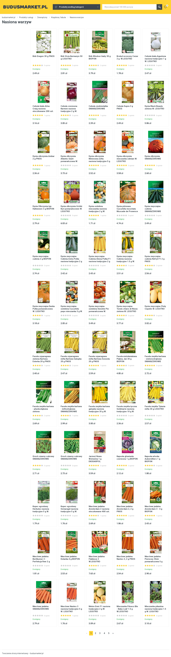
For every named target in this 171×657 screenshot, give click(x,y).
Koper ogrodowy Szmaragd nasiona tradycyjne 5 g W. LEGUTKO (69, 510)
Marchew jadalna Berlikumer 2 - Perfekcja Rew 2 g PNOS (41, 560)
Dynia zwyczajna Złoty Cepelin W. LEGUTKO (155, 307)
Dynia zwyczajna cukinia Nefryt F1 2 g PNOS (154, 259)
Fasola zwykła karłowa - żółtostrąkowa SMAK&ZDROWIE (71, 409)
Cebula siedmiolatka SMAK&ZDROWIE (98, 107)
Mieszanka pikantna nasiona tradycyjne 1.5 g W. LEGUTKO (155, 609)
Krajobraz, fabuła (58, 17)
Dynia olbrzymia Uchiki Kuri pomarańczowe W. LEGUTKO (71, 209)
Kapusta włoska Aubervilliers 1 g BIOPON (152, 459)
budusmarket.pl (8, 17)
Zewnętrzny (42, 17)
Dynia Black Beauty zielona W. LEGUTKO (154, 107)
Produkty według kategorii (71, 7)
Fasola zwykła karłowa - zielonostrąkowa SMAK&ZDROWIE (155, 359)
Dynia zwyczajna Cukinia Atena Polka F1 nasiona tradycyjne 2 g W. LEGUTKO (100, 260)
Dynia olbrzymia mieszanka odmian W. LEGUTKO (127, 159)
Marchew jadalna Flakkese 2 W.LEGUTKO (97, 559)
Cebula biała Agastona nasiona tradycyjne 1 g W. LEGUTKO (155, 59)
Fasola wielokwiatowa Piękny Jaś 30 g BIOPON (127, 359)
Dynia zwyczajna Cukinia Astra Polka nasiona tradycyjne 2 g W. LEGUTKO (71, 260)
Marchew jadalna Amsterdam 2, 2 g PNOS (125, 509)
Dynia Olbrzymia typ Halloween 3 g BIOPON (43, 207)
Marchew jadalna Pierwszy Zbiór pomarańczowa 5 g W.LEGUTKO (153, 560)
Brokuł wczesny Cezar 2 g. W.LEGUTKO (127, 57)
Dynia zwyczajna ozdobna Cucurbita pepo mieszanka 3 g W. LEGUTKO (71, 310)
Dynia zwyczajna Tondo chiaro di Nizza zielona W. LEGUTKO (127, 309)
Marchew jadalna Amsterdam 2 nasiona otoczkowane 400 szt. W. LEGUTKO (99, 510)
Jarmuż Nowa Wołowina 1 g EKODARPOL (95, 459)
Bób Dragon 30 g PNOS (44, 56)
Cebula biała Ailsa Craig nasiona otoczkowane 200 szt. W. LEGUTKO (43, 110)
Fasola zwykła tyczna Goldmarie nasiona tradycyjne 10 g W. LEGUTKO (127, 410)
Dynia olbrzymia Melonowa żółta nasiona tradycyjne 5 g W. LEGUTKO (99, 160)
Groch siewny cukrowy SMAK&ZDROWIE (43, 457)
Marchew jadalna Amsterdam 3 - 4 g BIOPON (153, 509)
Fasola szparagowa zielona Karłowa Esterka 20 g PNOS (42, 359)
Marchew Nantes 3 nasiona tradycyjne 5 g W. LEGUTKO (71, 609)
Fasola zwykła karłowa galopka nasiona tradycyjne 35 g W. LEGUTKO (99, 410)
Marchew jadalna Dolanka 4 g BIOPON (70, 557)
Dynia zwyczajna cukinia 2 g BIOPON (42, 257)
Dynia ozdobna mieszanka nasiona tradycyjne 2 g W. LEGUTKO (98, 210)
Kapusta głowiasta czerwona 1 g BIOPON (127, 457)
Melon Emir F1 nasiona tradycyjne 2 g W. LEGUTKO (99, 609)
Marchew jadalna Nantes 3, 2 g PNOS (126, 557)
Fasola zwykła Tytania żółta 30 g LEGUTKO (155, 407)
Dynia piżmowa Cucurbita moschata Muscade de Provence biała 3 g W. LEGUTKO (127, 210)
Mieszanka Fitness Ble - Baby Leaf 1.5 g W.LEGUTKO (127, 609)
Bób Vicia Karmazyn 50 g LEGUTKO (71, 57)
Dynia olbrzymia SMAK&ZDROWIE (153, 157)
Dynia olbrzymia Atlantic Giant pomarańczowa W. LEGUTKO (69, 160)
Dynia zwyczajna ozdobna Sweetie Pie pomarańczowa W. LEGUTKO (99, 310)
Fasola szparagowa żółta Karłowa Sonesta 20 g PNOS (99, 359)
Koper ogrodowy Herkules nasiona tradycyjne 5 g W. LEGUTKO (41, 510)
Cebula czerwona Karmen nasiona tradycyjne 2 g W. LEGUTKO (69, 110)
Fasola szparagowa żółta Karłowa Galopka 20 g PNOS (71, 359)
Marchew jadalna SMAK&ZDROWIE (41, 607)
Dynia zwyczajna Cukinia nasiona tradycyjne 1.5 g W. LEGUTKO (126, 260)
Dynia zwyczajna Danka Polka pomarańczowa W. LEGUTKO (44, 309)
